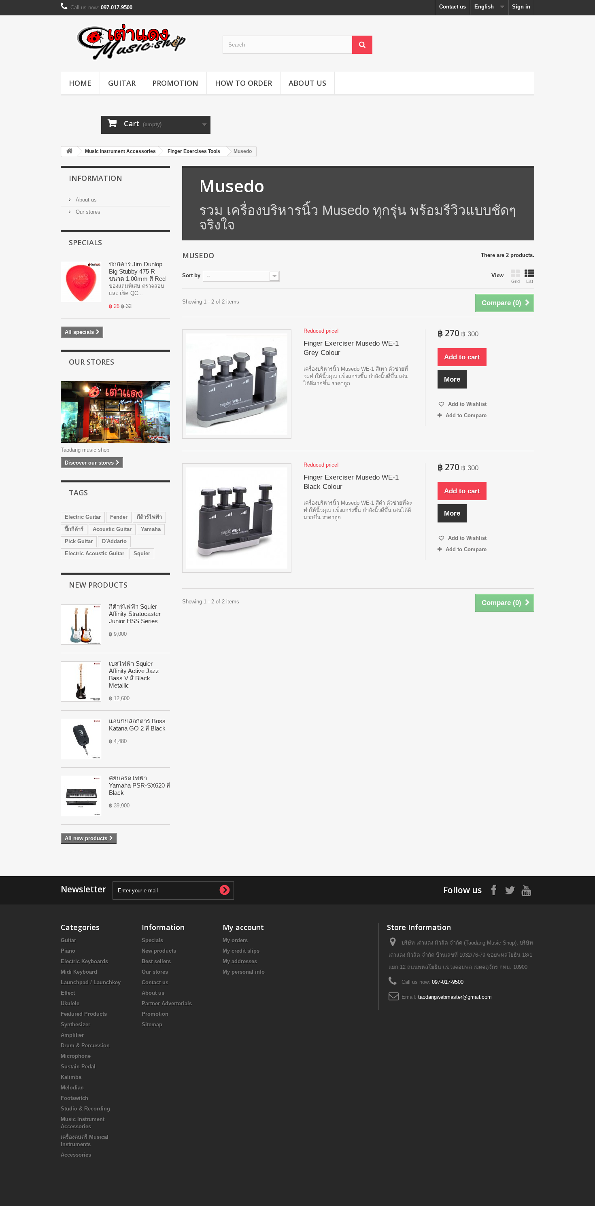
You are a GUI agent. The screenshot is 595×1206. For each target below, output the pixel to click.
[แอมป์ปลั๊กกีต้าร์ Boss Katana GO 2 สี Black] (81, 739)
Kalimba (71, 1077)
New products (98, 585)
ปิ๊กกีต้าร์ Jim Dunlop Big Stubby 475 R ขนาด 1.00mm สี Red (137, 271)
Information (95, 178)
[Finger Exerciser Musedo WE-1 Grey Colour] (236, 384)
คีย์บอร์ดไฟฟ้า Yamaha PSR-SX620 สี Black (139, 785)
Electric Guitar (83, 517)
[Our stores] (115, 412)
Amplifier (72, 1035)
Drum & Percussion (85, 1046)
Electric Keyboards (84, 961)
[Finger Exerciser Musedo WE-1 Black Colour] (236, 518)
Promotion (175, 83)
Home (80, 83)
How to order (243, 83)
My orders (235, 940)
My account (243, 927)
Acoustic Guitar (112, 529)
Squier (142, 553)
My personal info (244, 972)
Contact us (452, 7)
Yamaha (151, 529)
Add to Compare (466, 415)
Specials (85, 242)
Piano (68, 951)
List (529, 281)
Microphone (76, 1056)
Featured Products (84, 1014)
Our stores (87, 212)
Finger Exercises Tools (194, 151)
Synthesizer (75, 1024)
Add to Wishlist (466, 404)
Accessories (76, 1155)
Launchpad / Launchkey (91, 982)
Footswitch (74, 1098)
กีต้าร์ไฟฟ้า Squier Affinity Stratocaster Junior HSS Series (135, 613)
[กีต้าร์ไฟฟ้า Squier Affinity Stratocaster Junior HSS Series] (81, 624)
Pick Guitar (79, 541)
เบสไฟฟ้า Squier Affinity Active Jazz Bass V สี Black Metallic (134, 674)
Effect (68, 993)
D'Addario (114, 541)
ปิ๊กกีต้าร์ (74, 529)
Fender (119, 517)
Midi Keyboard (79, 972)
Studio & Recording (85, 1109)
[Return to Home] (69, 152)
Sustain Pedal (78, 1067)
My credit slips (241, 951)
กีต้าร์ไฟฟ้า (149, 517)
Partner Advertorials (167, 1003)
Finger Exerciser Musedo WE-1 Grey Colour (351, 348)
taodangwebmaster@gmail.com (455, 997)
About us (307, 83)
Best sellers (156, 961)
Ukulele (70, 1003)
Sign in (521, 7)
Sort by (191, 275)
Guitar (122, 83)
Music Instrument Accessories (120, 151)
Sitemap (152, 1024)
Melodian (72, 1088)
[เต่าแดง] (135, 41)
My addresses (240, 961)
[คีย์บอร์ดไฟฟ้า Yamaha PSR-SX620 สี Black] (81, 796)
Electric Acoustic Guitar (94, 553)
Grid (515, 281)
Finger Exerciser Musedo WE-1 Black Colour (351, 481)
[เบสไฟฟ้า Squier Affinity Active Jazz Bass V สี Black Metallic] (81, 681)
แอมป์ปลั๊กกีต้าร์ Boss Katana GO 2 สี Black (137, 725)
